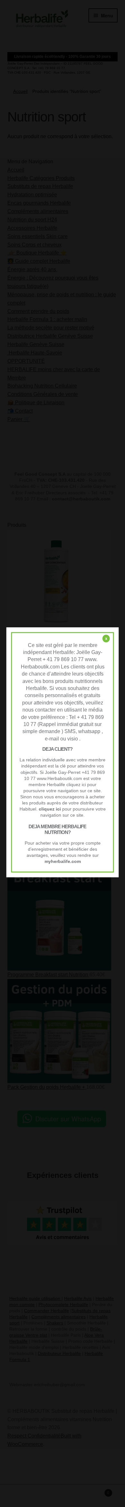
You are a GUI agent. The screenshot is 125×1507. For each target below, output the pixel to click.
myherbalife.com (63, 861)
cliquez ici (50, 809)
